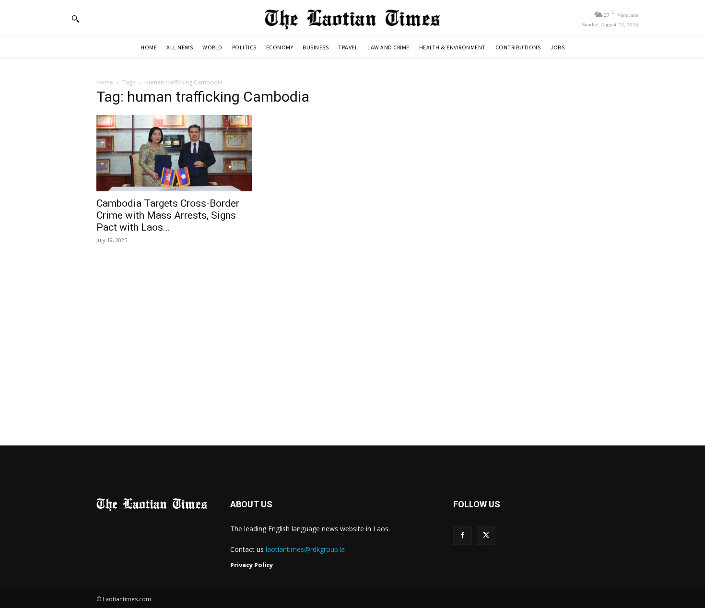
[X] (486, 535)
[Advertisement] (352, 346)
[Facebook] (462, 535)
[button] (75, 18)
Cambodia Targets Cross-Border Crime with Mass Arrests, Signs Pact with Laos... (167, 215)
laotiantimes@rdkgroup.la (305, 549)
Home (104, 82)
